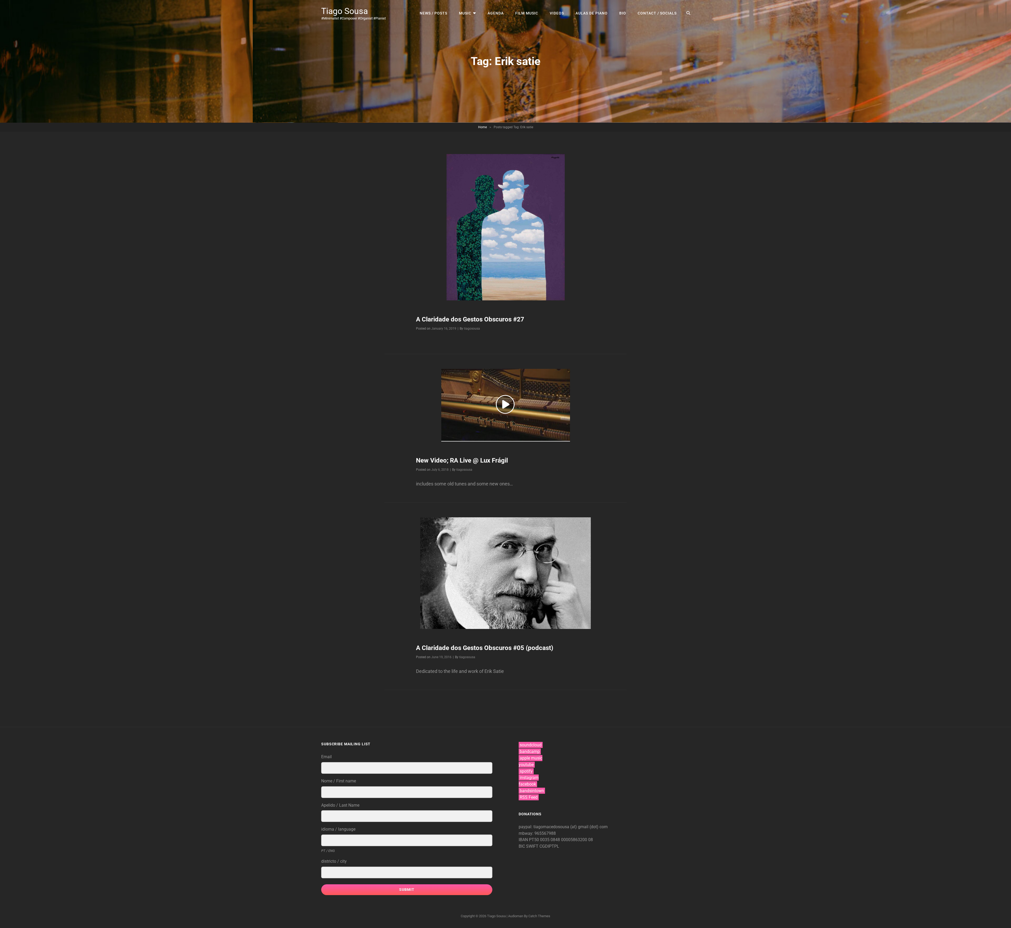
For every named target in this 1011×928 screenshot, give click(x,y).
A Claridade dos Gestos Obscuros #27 (470, 319)
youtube (526, 764)
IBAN (524, 839)
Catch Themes (539, 916)
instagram (529, 777)
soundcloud (531, 744)
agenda (496, 13)
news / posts (433, 13)
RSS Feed (529, 797)
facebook (527, 784)
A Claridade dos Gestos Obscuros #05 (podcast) (484, 648)
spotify (526, 771)
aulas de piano (592, 13)
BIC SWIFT (529, 846)
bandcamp (530, 751)
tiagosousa (472, 328)
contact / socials (657, 13)
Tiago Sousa (344, 11)
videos (557, 13)
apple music (531, 758)
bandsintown (532, 790)
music (465, 13)
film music (526, 13)
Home (482, 127)
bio (622, 13)
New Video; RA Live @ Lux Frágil (462, 460)
